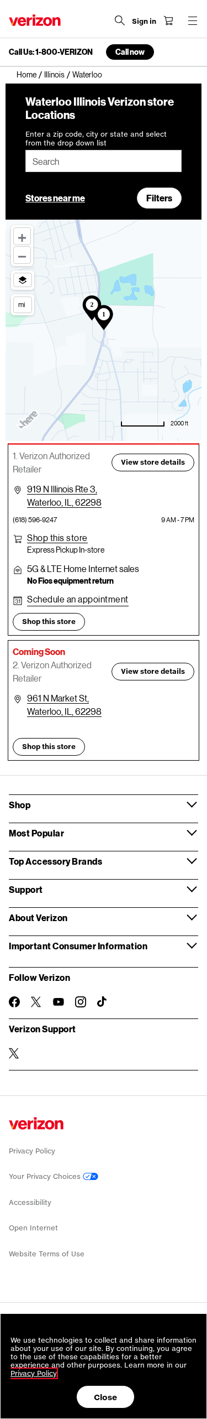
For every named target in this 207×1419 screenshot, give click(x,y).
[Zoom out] (22, 255)
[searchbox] (103, 161)
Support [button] (26, 889)
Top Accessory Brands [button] (55, 861)
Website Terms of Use (46, 1254)
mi (21, 304)
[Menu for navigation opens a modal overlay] (193, 20)
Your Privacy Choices (46, 1176)
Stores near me (55, 198)
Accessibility (30, 1202)
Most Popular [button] (36, 833)
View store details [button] (153, 462)
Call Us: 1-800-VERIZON (51, 52)
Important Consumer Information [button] (78, 945)
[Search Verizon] (120, 20)
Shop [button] (19, 804)
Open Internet (33, 1228)
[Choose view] (22, 280)
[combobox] (103, 161)
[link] (30, 74)
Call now (130, 51)
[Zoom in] (22, 236)
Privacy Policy (32, 1151)
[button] (57, 537)
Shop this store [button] (49, 621)
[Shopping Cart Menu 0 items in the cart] (168, 20)
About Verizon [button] (38, 917)
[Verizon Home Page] (35, 20)
